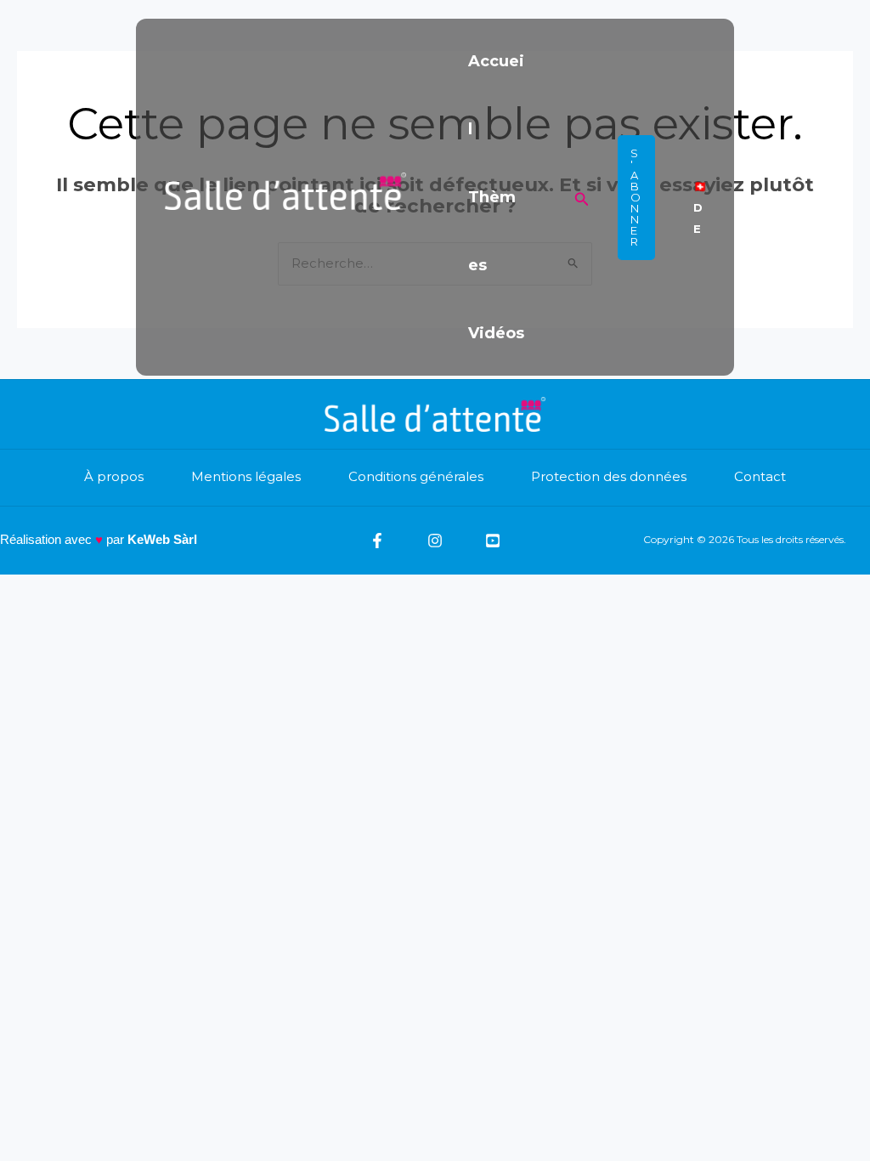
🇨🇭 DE (700, 197)
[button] (582, 197)
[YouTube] (492, 540)
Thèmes (492, 231)
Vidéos (496, 333)
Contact (760, 476)
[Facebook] (377, 540)
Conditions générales (415, 476)
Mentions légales (246, 476)
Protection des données (608, 476)
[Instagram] (435, 540)
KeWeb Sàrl (162, 539)
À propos (114, 476)
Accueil (496, 95)
